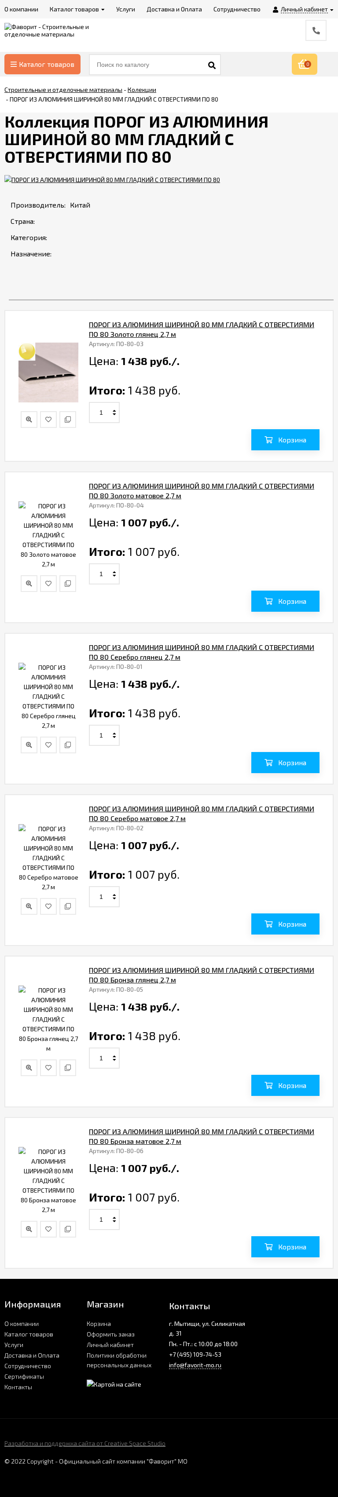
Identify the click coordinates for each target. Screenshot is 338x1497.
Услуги (13, 1344)
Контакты (18, 1387)
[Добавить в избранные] (48, 419)
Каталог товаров (46, 64)
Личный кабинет (110, 1344)
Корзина (99, 1323)
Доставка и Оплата (31, 1355)
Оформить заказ (111, 1334)
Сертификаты (24, 1376)
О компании (21, 1323)
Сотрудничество (27, 1365)
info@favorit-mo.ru (195, 1365)
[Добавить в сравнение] (67, 419)
